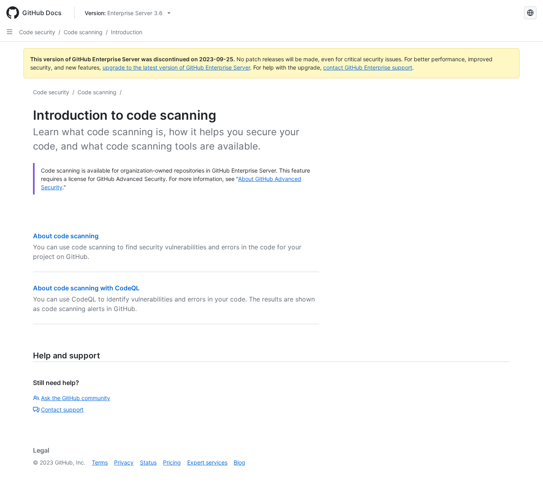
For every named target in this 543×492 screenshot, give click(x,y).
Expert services (207, 462)
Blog (239, 462)
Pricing (172, 462)
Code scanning (83, 32)
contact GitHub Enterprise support (367, 67)
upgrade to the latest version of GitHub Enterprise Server (176, 67)
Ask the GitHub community (75, 398)
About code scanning (66, 236)
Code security (37, 32)
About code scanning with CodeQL (86, 288)
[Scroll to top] (525, 474)
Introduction (126, 32)
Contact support (62, 409)
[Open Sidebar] (9, 31)
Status (148, 462)
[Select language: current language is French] (530, 12)
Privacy (124, 462)
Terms (100, 462)
